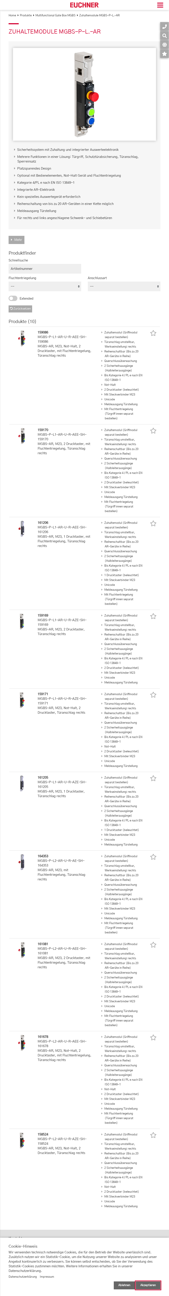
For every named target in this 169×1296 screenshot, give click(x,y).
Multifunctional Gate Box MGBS (55, 15)
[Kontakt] (164, 26)
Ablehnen (124, 1285)
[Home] (84, 5)
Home (12, 15)
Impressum (47, 1276)
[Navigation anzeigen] (160, 5)
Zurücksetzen (22, 308)
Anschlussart (97, 278)
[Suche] (164, 35)
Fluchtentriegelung (22, 278)
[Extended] (13, 298)
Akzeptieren (148, 1285)
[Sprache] (164, 44)
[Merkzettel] (164, 53)
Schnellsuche (18, 260)
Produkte (26, 15)
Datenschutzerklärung (23, 1276)
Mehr (18, 240)
